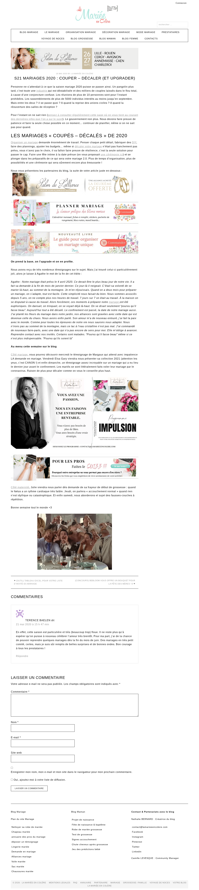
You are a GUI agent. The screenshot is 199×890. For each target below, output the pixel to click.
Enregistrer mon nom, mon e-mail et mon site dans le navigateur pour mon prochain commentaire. (71, 772)
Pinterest (137, 842)
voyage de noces (160, 883)
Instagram (137, 837)
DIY (134, 142)
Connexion (181, 3)
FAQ (75, 883)
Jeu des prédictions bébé (86, 849)
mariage (114, 302)
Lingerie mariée (20, 847)
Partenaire (101, 883)
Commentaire (20, 691)
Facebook (137, 832)
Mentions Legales (59, 883)
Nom (15, 722)
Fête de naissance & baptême (89, 824)
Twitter (136, 847)
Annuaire (85, 883)
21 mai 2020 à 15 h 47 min (32, 624)
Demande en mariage (24, 851)
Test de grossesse (82, 834)
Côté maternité (20, 487)
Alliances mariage (22, 856)
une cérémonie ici (112, 154)
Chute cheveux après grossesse (90, 844)
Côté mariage (19, 354)
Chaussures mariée (22, 871)
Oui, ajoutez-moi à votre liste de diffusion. (39, 779)
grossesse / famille (135, 883)
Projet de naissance (83, 819)
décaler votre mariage (88, 146)
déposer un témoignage (25, 842)
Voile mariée (18, 861)
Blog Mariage (18, 812)
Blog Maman (78, 812)
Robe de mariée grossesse (87, 829)
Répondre (22, 656)
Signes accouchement (84, 839)
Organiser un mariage (24, 142)
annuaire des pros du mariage (29, 837)
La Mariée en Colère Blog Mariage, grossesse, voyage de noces (99, 14)
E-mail (16, 737)
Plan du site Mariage (22, 819)
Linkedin (136, 851)
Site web (16, 752)
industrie (42, 90)
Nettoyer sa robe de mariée (27, 827)
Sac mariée (18, 866)
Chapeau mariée (21, 832)
